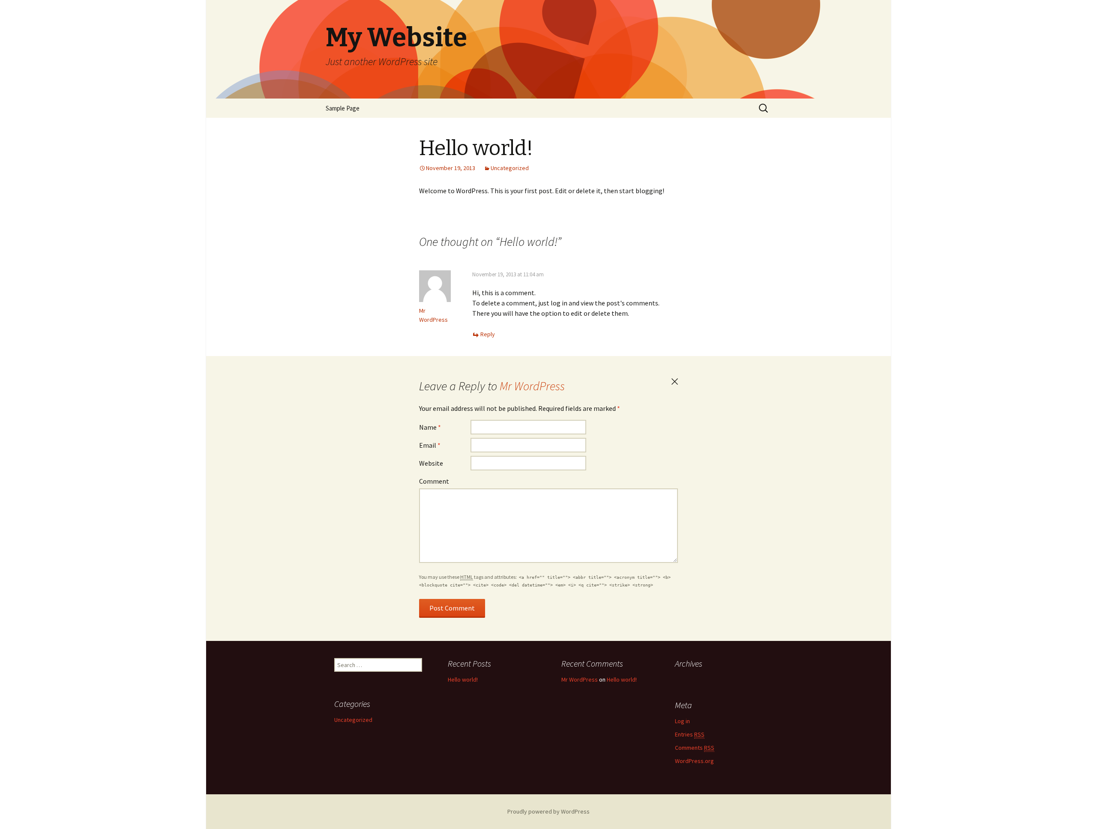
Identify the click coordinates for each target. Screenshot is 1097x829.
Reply (487, 334)
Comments (694, 747)
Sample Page (343, 108)
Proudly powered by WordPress (548, 811)
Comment (434, 481)
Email (430, 445)
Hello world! (463, 679)
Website (431, 463)
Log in (682, 721)
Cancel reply (674, 381)
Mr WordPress (532, 386)
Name (430, 427)
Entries (689, 734)
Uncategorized (510, 168)
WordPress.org (694, 761)
